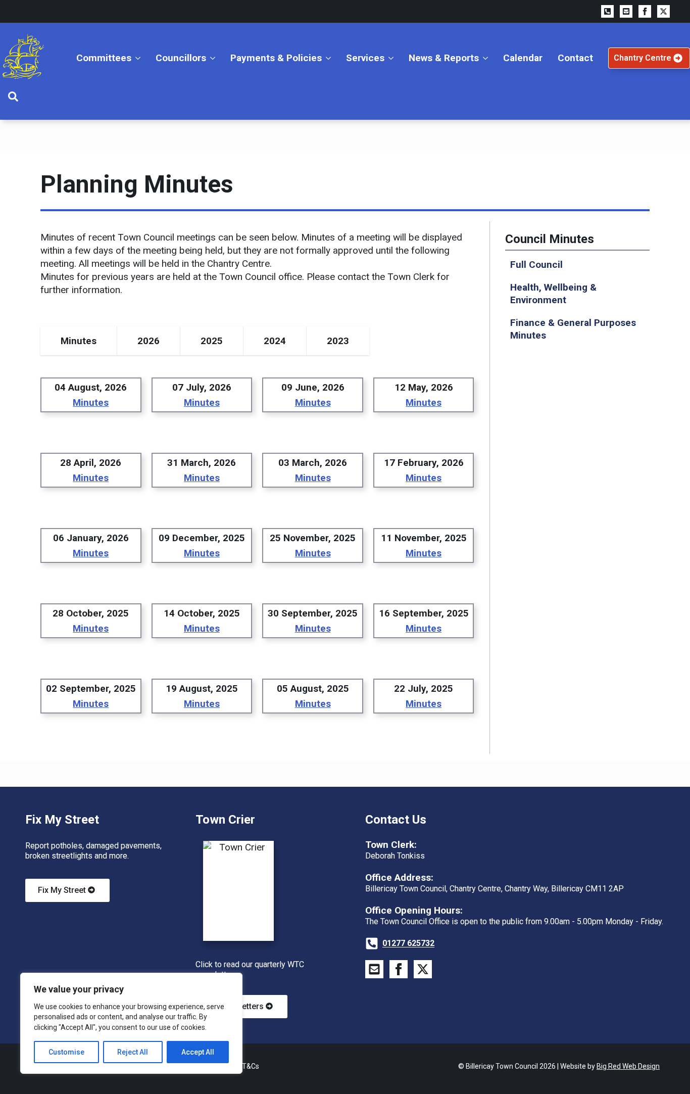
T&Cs (250, 1066)
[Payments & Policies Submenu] (330, 57)
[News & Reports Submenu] (487, 57)
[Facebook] (644, 11)
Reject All (132, 1052)
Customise (66, 1052)
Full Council (536, 264)
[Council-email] (374, 969)
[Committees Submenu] (139, 57)
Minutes (91, 402)
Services (365, 58)
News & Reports (444, 58)
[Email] (626, 11)
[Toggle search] (13, 96)
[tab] (78, 340)
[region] (131, 1023)
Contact (575, 58)
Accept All (197, 1052)
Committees (103, 58)
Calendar (523, 58)
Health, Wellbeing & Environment (553, 293)
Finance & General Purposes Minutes (573, 329)
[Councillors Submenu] (214, 57)
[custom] (607, 11)
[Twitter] (663, 11)
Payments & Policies (276, 58)
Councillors (181, 58)
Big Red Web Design (628, 1066)
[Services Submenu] (392, 57)
